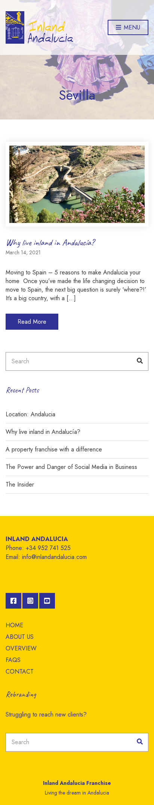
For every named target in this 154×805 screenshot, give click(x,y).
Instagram (30, 601)
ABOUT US (20, 636)
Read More (32, 321)
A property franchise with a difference (54, 449)
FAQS (13, 660)
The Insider (20, 484)
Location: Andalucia (30, 414)
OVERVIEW (21, 648)
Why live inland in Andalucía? (50, 242)
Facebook (13, 601)
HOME (14, 625)
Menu (131, 27)
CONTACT (20, 671)
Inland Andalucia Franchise (77, 783)
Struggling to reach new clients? (46, 714)
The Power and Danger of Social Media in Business (71, 467)
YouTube (47, 601)
